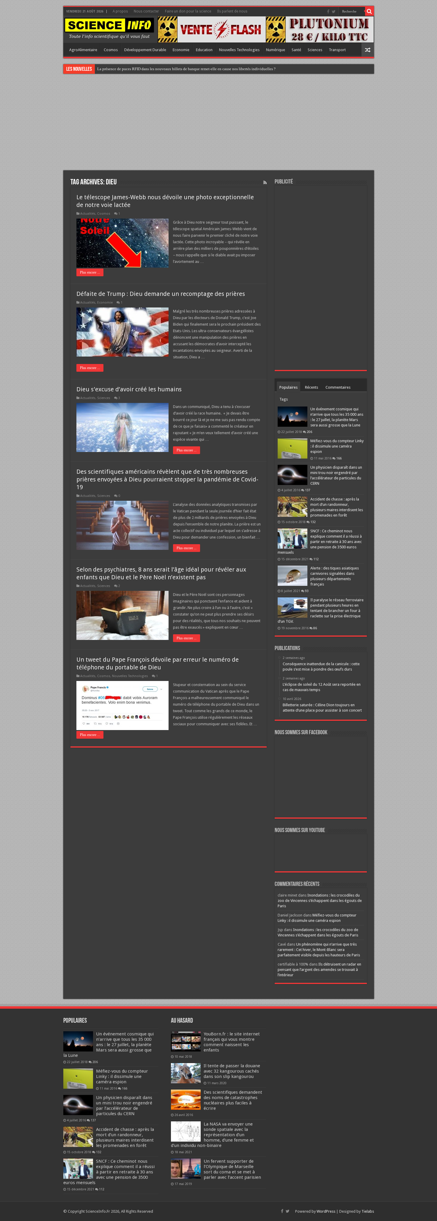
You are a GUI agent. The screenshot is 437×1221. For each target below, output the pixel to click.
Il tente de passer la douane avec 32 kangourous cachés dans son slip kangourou (232, 1071)
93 (307, 591)
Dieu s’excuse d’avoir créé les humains (129, 389)
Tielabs (367, 1211)
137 (307, 490)
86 (315, 628)
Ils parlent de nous (232, 11)
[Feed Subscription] (265, 182)
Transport (337, 50)
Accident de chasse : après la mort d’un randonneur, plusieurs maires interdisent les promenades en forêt (125, 1137)
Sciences (315, 50)
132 (313, 522)
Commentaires (338, 387)
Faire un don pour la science (188, 11)
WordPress (326, 1211)
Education (204, 50)
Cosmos (111, 50)
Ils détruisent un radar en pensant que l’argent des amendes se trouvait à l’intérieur (319, 969)
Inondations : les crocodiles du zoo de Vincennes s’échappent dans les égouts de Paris (320, 900)
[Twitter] (333, 11)
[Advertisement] (218, 122)
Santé (296, 50)
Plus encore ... (90, 272)
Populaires (288, 387)
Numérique (275, 50)
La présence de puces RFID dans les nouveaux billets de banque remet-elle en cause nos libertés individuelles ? (186, 69)
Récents (311, 387)
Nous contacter (146, 11)
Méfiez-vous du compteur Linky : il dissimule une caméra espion (337, 446)
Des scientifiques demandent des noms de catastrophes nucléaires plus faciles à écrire (233, 1100)
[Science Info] (109, 28)
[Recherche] (369, 11)
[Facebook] (328, 11)
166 (339, 458)
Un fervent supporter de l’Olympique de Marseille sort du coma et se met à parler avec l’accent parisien (232, 1169)
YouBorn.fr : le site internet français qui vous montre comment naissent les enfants (232, 1042)
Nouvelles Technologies (239, 50)
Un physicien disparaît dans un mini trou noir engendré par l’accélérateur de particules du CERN (124, 1105)
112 (316, 559)
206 (309, 432)
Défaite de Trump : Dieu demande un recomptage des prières (160, 293)
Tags (283, 399)
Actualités (87, 214)
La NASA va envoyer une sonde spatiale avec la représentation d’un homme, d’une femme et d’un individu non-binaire (212, 1134)
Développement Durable (145, 50)
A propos (120, 11)
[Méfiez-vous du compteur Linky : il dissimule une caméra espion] (292, 448)
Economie (181, 50)
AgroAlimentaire (83, 50)
